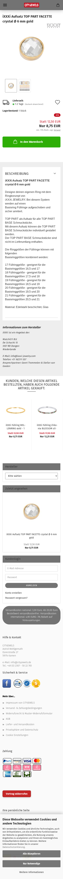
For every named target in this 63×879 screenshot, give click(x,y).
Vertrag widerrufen (17, 793)
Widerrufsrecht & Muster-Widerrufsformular (29, 713)
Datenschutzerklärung (14, 847)
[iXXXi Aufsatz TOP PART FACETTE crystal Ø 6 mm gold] (31, 48)
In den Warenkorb (31, 142)
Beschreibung (17, 174)
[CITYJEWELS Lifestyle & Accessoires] (32, 5)
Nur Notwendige (31, 863)
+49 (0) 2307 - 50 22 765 (19, 665)
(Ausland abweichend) (34, 104)
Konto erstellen (13, 592)
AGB (8, 718)
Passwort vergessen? (16, 598)
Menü (5, 5)
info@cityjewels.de (21, 662)
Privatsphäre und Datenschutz (22, 729)
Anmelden (31, 585)
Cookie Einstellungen (17, 735)
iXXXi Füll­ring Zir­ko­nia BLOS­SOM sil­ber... (47, 426)
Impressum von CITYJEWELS (20, 702)
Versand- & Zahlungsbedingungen (24, 708)
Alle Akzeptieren (31, 853)
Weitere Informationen (31, 872)
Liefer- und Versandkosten (20, 724)
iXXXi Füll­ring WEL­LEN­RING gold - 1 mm (16, 426)
